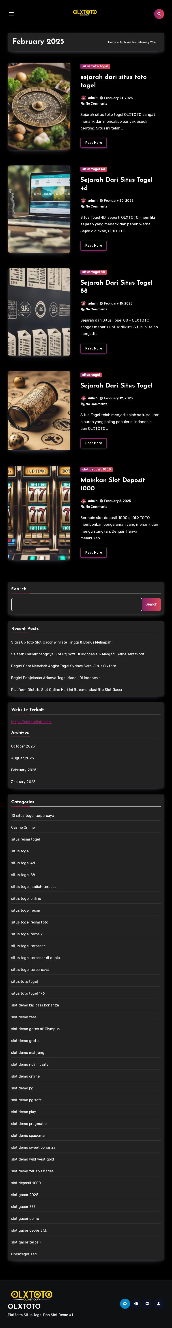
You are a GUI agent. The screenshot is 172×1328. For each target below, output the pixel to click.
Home (112, 42)
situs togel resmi (25, 910)
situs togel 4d (93, 169)
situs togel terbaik (27, 934)
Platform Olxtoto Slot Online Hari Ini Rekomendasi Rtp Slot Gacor (67, 690)
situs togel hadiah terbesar (34, 887)
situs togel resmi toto (29, 922)
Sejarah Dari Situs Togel (116, 386)
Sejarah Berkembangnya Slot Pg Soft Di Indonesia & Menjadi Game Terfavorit (78, 654)
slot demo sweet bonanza (33, 1147)
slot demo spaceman (29, 1135)
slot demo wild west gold (32, 1159)
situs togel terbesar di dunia (35, 958)
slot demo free (24, 1017)
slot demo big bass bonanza (35, 1005)
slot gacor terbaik (26, 1242)
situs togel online (26, 898)
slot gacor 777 (23, 1207)
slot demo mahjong (27, 1053)
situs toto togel (95, 66)
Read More (93, 143)
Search (19, 589)
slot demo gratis (25, 1041)
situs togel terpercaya (30, 970)
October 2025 (23, 746)
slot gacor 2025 (24, 1195)
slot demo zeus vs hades (32, 1171)
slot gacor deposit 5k (29, 1230)
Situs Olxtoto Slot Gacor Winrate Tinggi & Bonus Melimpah (61, 642)
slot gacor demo (25, 1218)
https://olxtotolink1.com (31, 722)
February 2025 (24, 770)
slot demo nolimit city (30, 1064)
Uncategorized (24, 1254)
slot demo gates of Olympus (35, 1029)
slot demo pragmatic (29, 1124)
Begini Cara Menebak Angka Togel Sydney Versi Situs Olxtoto (63, 666)
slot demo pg (22, 1088)
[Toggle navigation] (11, 14)
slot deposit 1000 (96, 469)
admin (93, 98)
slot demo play (23, 1112)
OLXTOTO (24, 1307)
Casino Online (23, 827)
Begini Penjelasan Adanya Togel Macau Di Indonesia (56, 678)
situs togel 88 (93, 272)
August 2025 (22, 758)
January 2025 (23, 782)
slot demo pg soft (26, 1100)
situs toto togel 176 (28, 993)
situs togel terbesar (28, 946)
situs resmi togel (25, 839)
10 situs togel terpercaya (32, 815)
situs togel (91, 375)
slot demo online (25, 1076)
